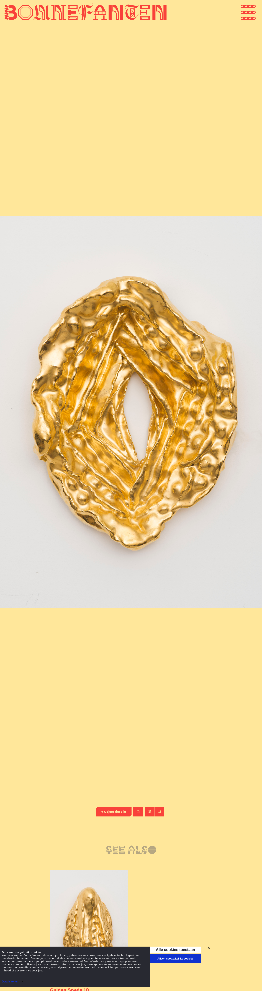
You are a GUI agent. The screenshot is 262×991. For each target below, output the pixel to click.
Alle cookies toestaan (175, 949)
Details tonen (10, 981)
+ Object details (113, 811)
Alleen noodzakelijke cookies (175, 958)
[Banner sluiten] (208, 948)
